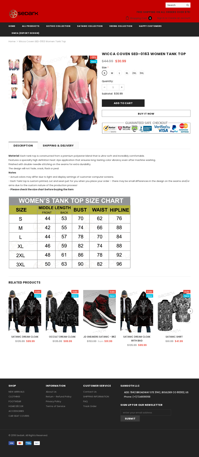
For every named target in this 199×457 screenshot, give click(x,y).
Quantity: (107, 81)
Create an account (179, 18)
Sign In (161, 18)
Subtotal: (107, 93)
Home (12, 41)
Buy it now (146, 114)
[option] (60, 93)
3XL (142, 73)
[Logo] (24, 14)
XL (127, 73)
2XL (134, 73)
